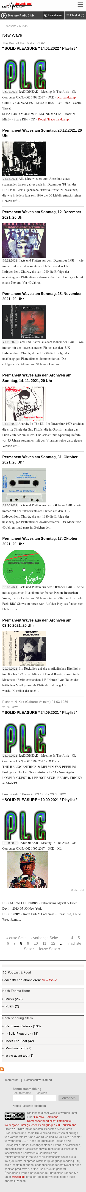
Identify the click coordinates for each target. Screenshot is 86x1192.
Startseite (10, 26)
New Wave (49, 980)
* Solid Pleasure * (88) (28, 1034)
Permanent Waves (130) (31, 1027)
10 (36, 943)
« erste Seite (16, 938)
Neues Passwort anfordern (29, 1105)
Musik (23, 26)
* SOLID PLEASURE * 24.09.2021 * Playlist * (39, 707)
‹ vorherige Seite (44, 938)
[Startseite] (29, 5)
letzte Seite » (49, 949)
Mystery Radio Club (21, 15)
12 (53, 943)
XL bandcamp (66, 97)
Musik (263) (18, 1000)
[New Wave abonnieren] (2, 1070)
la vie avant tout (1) (24, 1056)
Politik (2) (17, 1007)
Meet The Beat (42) (24, 1042)
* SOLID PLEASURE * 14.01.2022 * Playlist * (39, 45)
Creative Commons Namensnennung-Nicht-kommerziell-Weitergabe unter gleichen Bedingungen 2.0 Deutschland (40, 1121)
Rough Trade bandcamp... (55, 119)
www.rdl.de (18, 1176)
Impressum (11, 1079)
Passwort (41, 1092)
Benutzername (22, 1092)
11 (44, 943)
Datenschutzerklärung (38, 1079)
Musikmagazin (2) (29, 1049)
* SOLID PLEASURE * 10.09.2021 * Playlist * (39, 797)
